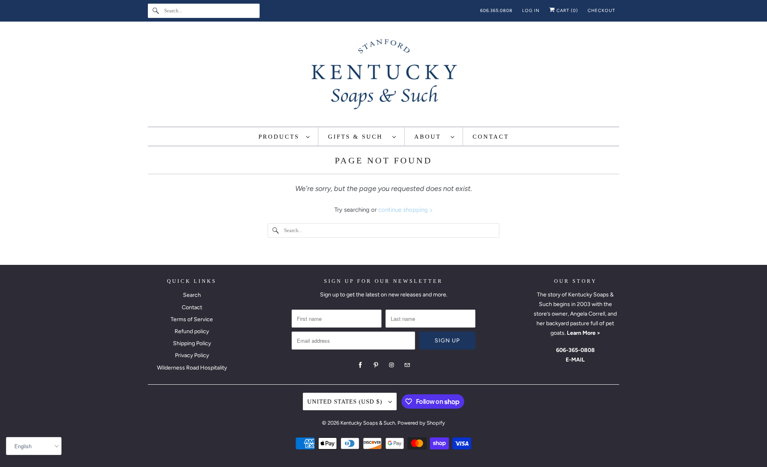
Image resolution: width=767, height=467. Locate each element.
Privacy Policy (192, 355)
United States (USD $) (345, 401)
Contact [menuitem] (491, 136)
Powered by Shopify (421, 423)
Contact (192, 307)
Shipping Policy (192, 343)
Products (280, 136)
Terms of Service (192, 319)
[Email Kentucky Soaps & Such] (407, 365)
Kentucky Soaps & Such (367, 423)
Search (192, 295)
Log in (531, 10)
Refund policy (192, 331)
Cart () (566, 10)
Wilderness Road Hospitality (192, 367)
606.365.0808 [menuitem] (496, 10)
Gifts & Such (358, 136)
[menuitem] (284, 136)
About (430, 136)
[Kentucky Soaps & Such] (383, 76)
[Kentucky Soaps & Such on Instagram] (391, 365)
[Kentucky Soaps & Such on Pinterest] (376, 365)
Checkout (601, 10)
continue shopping (403, 209)
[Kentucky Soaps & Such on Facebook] (360, 365)
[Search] (156, 11)
